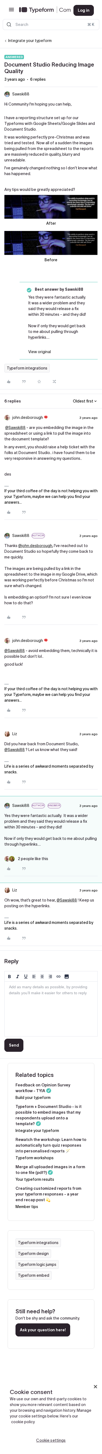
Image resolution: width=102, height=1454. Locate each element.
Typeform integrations (27, 368)
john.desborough (27, 417)
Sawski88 (20, 94)
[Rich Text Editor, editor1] (51, 1009)
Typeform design (33, 1253)
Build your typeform (33, 1097)
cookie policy (23, 1422)
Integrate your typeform (30, 40)
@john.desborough (35, 545)
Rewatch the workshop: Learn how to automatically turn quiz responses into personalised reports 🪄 (51, 1145)
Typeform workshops (35, 1158)
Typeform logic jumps (37, 1264)
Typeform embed (33, 1275)
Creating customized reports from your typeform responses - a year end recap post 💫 (48, 1194)
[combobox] (51, 24)
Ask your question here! (43, 1330)
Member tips (27, 1206)
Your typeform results (35, 1179)
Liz (14, 734)
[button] (11, 11)
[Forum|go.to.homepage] (42, 10)
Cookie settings (51, 1440)
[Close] (95, 1387)
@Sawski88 (15, 427)
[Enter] (9, 24)
